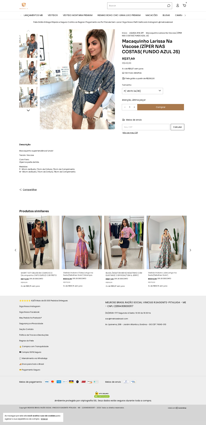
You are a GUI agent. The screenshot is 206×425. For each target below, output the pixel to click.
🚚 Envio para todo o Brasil (31, 364)
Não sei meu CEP (130, 132)
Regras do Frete (26, 340)
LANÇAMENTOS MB (33, 15)
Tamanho (126, 85)
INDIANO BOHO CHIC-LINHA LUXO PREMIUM (119, 15)
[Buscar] (168, 6)
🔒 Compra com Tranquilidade (33, 346)
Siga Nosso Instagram (29, 306)
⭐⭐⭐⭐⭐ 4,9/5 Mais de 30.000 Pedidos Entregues (43, 300)
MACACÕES (152, 15)
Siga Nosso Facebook (29, 312)
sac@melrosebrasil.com (116, 318)
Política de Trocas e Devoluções (34, 335)
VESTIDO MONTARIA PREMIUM (77, 15)
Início (124, 33)
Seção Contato (26, 329)
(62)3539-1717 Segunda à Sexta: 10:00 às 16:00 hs (128, 313)
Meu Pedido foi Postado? (30, 317)
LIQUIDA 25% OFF (136, 33)
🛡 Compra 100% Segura (30, 352)
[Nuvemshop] (177, 408)
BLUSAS (166, 15)
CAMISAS (179, 15)
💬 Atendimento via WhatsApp (33, 358)
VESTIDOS (53, 15)
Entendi (44, 419)
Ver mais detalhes (133, 73)
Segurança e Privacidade (31, 323)
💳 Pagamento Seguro (29, 369)
